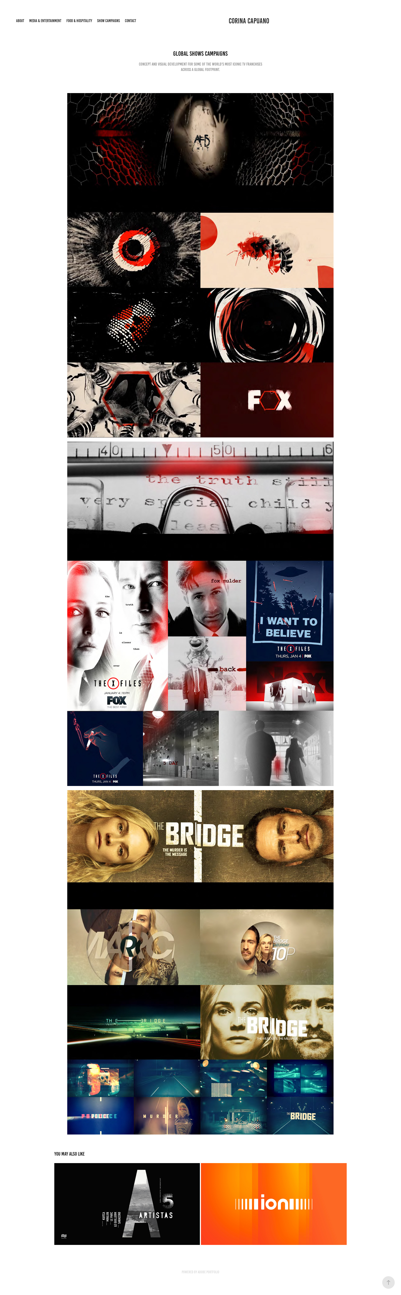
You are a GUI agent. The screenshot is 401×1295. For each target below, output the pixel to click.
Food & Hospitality (79, 21)
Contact (130, 21)
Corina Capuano (249, 21)
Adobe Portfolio (208, 1272)
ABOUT (20, 21)
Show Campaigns (108, 21)
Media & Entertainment (45, 21)
